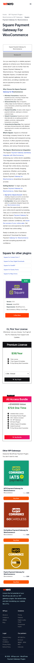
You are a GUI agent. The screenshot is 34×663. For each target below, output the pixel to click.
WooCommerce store (14, 205)
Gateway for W (8, 92)
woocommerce (8, 492)
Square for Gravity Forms (11, 269)
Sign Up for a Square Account (13, 195)
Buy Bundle (18, 437)
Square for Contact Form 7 (12, 257)
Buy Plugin (18, 379)
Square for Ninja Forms (10, 274)
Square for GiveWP (9, 265)
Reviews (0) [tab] (17, 55)
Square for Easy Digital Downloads (14, 261)
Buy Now (18, 315)
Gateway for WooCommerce (18, 238)
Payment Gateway (20, 215)
